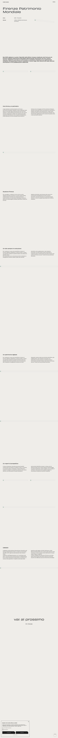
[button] (7, 728)
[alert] (15, 729)
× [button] (28, 721)
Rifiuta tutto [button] (22, 732)
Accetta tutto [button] (9, 732)
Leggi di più (19, 726)
